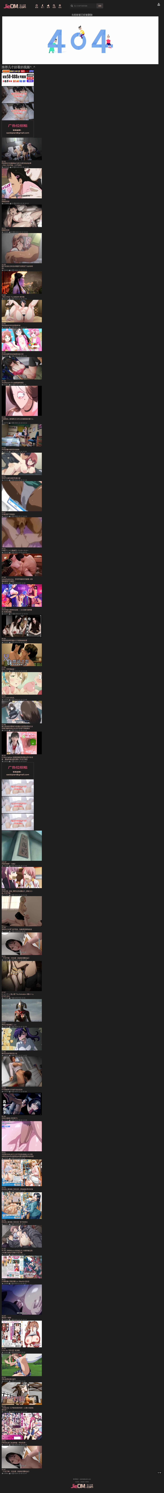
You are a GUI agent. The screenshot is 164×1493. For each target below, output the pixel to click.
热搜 (54, 7)
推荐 (48, 7)
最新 (36, 7)
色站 (59, 7)
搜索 (99, 6)
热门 (42, 7)
